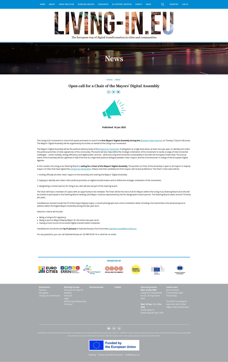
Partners (43, 290)
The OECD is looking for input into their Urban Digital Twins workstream (177, 304)
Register (174, 4)
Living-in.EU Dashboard (49, 295)
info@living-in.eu (132, 354)
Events (138, 4)
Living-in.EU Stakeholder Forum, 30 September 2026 (151, 295)
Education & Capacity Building (73, 291)
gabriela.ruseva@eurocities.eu (122, 228)
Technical (68, 304)
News (148, 4)
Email (118, 92)
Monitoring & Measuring (75, 301)
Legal (66, 298)
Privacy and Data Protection (110, 354)
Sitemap (92, 354)
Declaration (44, 287)
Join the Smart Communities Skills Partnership (174, 293)
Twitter (114, 92)
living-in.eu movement (109, 149)
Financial (68, 295)
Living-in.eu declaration (80, 169)
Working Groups (71, 287)
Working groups (86, 4)
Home (42, 4)
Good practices (66, 4)
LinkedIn (109, 92)
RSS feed (119, 328)
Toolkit (117, 287)
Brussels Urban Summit (151, 140)
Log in (185, 4)
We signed (43, 292)
